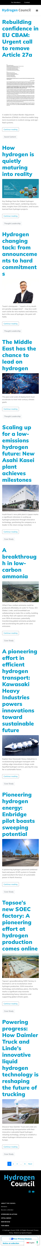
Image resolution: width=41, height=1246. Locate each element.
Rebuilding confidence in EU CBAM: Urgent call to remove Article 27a (20, 38)
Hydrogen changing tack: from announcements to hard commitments (19, 254)
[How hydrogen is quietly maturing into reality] (20, 188)
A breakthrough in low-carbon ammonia (19, 563)
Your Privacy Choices (22, 1239)
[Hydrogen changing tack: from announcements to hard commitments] (20, 291)
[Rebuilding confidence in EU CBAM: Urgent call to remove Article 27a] (20, 85)
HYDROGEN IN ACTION (9, 1214)
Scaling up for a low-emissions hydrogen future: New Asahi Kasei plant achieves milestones (18, 453)
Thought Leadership (12, 223)
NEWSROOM (5, 1222)
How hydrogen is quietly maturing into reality (18, 160)
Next (30, 1164)
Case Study (9, 539)
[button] (37, 10)
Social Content (10, 137)
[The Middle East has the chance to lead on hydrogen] (20, 383)
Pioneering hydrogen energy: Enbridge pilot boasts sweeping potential (18, 814)
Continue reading (10, 129)
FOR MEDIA (5, 1225)
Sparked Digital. (26, 1233)
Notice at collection (11, 1243)
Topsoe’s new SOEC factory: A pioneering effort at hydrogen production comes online (20, 925)
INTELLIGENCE (6, 1218)
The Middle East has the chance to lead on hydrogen (19, 355)
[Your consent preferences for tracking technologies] (37, 1242)
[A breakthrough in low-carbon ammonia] (20, 591)
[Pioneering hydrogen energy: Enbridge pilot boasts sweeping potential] (20, 852)
